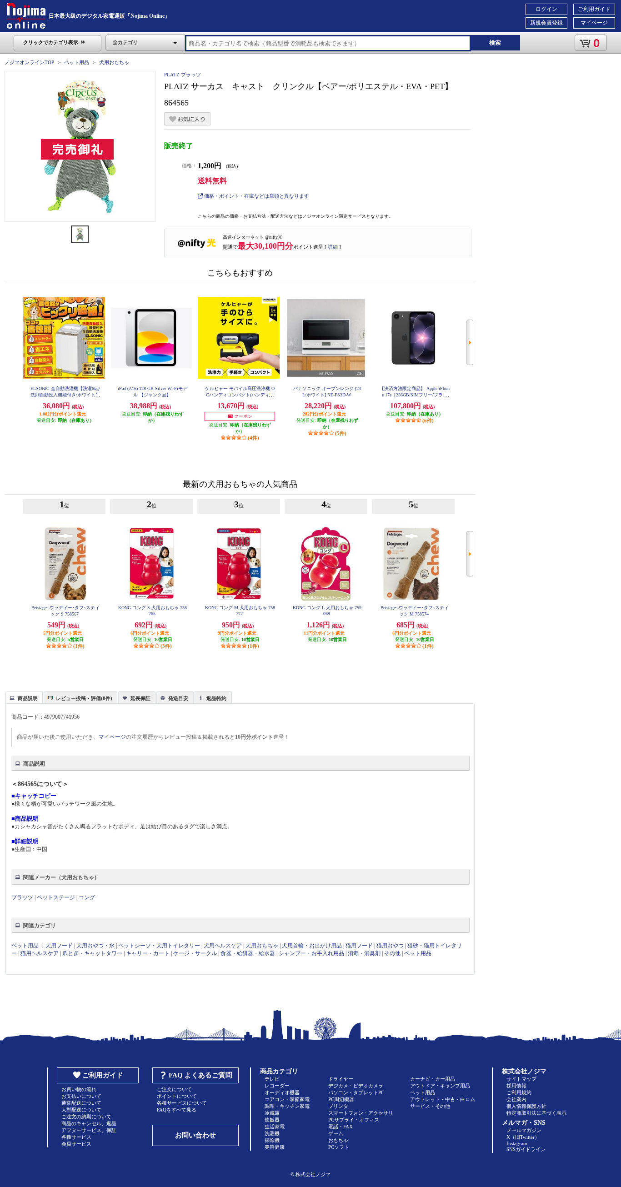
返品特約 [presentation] (216, 698)
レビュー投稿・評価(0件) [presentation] (84, 698)
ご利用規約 (518, 1092)
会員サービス (76, 1144)
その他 (392, 953)
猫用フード (359, 945)
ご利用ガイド (594, 9)
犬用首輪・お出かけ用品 (312, 945)
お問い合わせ (195, 1135)
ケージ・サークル (195, 953)
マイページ (594, 23)
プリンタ (338, 1106)
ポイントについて (177, 1096)
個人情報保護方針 (526, 1106)
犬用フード (59, 945)
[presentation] (23, 697)
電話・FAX (340, 1126)
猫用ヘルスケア (39, 953)
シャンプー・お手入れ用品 (311, 953)
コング (87, 897)
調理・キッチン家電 (287, 1106)
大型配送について (81, 1109)
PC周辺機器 (341, 1099)
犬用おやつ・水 (95, 945)
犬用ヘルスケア (223, 945)
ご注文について (174, 1089)
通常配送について (81, 1103)
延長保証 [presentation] (140, 698)
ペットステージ (56, 897)
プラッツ (22, 897)
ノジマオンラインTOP (29, 62)
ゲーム (335, 1133)
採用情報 (516, 1085)
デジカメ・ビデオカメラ (355, 1085)
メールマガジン (523, 1130)
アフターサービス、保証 (88, 1130)
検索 (495, 42)
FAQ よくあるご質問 (200, 1075)
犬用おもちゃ (114, 62)
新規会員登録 (546, 23)
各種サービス (76, 1137)
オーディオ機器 (282, 1092)
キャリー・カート (148, 953)
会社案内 (516, 1099)
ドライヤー (340, 1079)
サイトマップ (521, 1079)
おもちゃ (338, 1140)
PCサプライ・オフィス (353, 1119)
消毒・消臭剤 (364, 953)
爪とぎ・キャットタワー (92, 953)
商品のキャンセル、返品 (88, 1123)
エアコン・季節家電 (287, 1099)
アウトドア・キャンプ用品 (440, 1085)
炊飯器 (272, 1119)
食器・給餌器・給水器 (247, 953)
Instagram (516, 1143)
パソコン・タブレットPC (356, 1092)
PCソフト (338, 1147)
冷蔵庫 (272, 1113)
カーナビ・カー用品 (432, 1079)
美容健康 (275, 1147)
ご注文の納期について (86, 1116)
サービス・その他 (430, 1106)
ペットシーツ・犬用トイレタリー (159, 945)
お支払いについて (81, 1096)
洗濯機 (272, 1133)
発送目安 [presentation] (178, 698)
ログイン (546, 9)
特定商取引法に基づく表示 (536, 1113)
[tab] (24, 697)
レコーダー (277, 1085)
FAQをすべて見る (176, 1109)
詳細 (333, 247)
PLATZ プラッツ (182, 74)
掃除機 (272, 1140)
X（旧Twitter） (523, 1137)
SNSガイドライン (526, 1149)
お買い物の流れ (78, 1089)
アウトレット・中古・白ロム (442, 1099)
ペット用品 (76, 62)
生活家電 (275, 1126)
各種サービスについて (182, 1103)
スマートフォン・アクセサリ (360, 1113)
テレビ (272, 1079)
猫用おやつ (390, 945)
